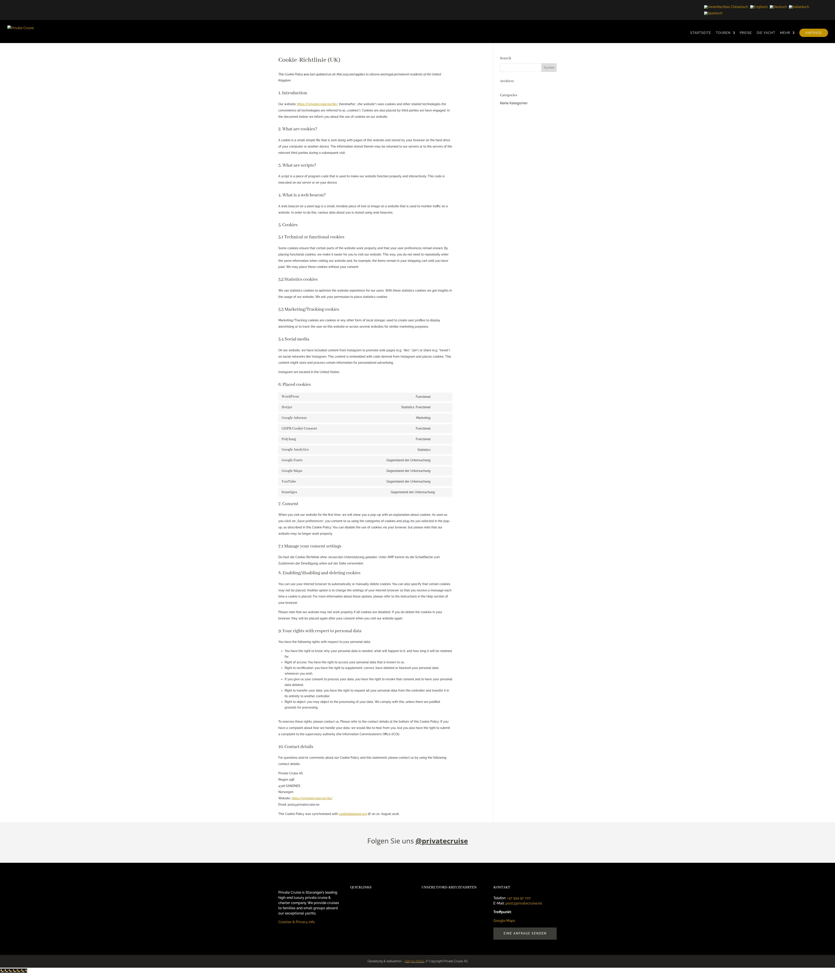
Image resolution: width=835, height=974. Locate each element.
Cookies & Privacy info (296, 922)
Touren (723, 33)
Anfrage (813, 33)
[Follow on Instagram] (281, 934)
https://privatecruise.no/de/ (317, 104)
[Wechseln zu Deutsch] (778, 7)
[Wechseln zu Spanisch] (713, 13)
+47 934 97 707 (519, 898)
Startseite (700, 33)
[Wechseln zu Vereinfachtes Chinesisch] (726, 7)
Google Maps (504, 921)
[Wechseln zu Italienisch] (799, 7)
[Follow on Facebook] (290, 934)
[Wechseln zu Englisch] (759, 7)
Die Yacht (766, 33)
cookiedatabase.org (353, 814)
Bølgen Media (414, 961)
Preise (746, 33)
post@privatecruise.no (524, 903)
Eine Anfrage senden (524, 933)
